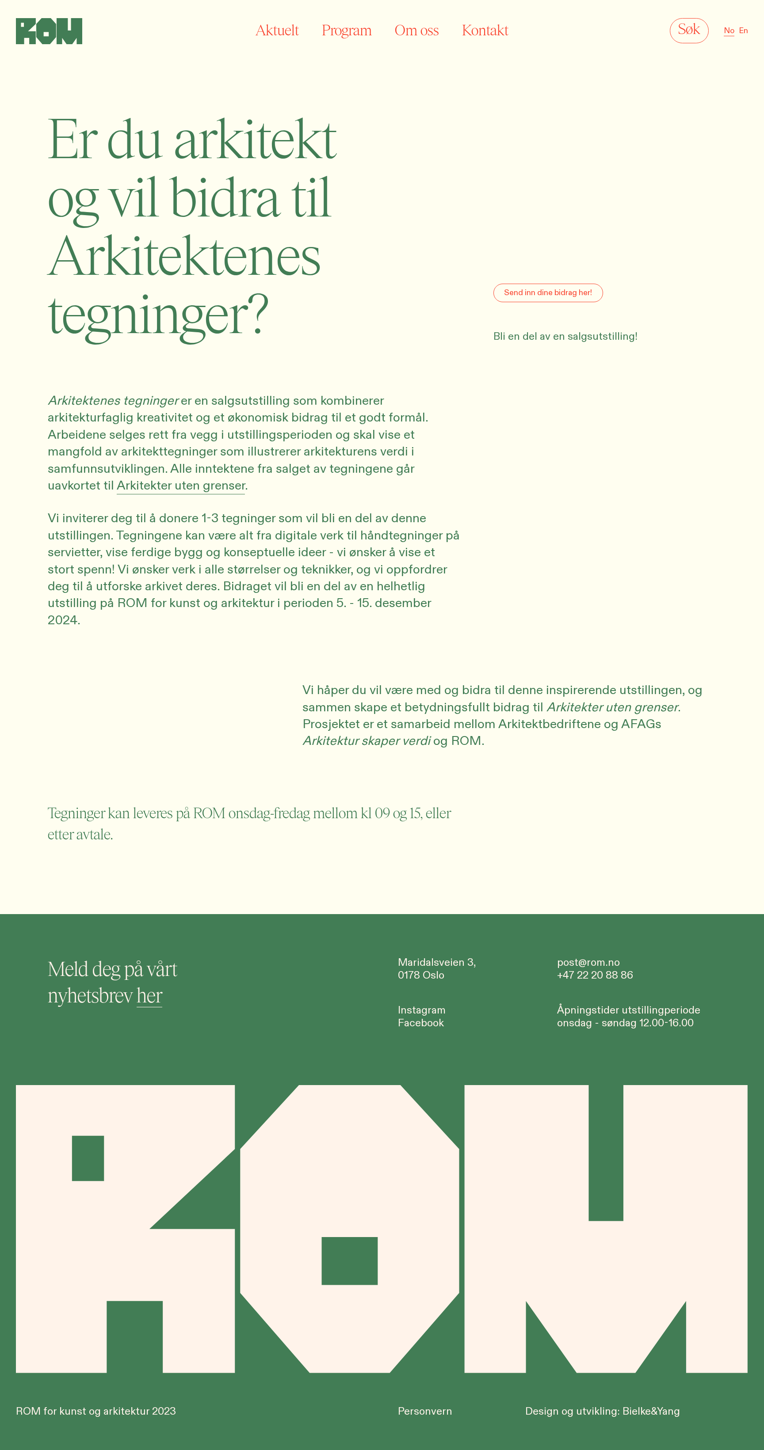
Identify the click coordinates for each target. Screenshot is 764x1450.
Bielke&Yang (651, 1411)
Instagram (422, 1010)
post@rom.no (588, 963)
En (743, 31)
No (729, 31)
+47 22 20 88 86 (595, 975)
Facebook (421, 1023)
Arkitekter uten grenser (181, 485)
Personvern (425, 1411)
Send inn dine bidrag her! (548, 293)
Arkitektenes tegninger (113, 400)
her (149, 996)
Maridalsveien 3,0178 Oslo (437, 969)
